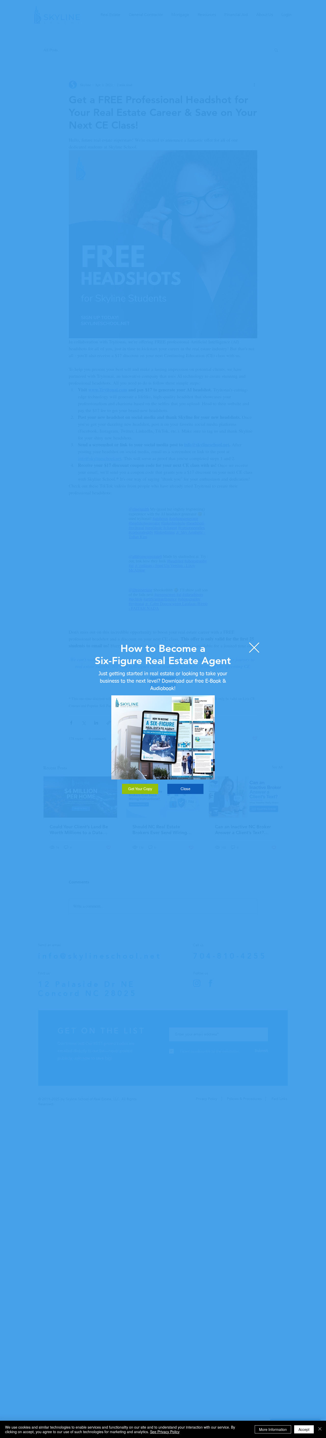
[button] (254, 647)
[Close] (320, 1429)
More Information (273, 1429)
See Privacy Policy (165, 1431)
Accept (303, 1429)
